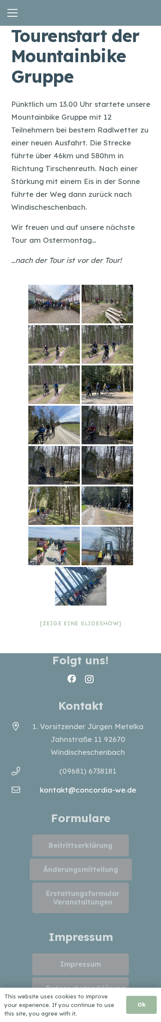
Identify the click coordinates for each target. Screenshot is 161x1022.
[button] (12, 13)
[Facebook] (71, 679)
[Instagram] (89, 679)
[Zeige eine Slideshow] (81, 623)
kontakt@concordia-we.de (88, 789)
